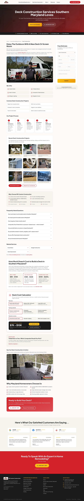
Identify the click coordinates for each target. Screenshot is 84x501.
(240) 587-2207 (75, 2)
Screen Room (26, 486)
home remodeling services (14, 254)
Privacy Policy (74, 499)
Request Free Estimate (28, 408)
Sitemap (78, 499)
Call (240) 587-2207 (50, 24)
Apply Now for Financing (48, 491)
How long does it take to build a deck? (17, 221)
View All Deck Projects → (15, 185)
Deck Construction (27, 484)
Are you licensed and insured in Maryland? (18, 238)
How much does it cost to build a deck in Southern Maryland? (22, 214)
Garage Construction (27, 488)
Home (8, 41)
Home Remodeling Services (24, 2)
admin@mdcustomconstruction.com (72, 484)
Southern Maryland (22, 52)
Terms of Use (68, 499)
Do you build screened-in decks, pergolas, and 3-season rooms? (23, 231)
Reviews (44, 483)
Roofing (24, 491)
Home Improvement (27, 490)
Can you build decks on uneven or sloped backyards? (20, 228)
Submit (66, 80)
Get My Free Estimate (34, 327)
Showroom (53, 2)
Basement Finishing (27, 483)
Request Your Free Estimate (29, 185)
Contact (58, 2)
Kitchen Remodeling (27, 479)
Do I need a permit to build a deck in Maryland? (19, 217)
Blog (44, 490)
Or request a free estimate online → (42, 469)
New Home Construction (37, 2)
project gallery (29, 254)
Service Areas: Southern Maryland (50, 481)
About (46, 2)
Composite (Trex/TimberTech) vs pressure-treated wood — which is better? (26, 224)
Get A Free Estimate (35, 24)
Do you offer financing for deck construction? (18, 235)
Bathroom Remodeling (27, 481)
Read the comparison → (14, 343)
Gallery (44, 484)
